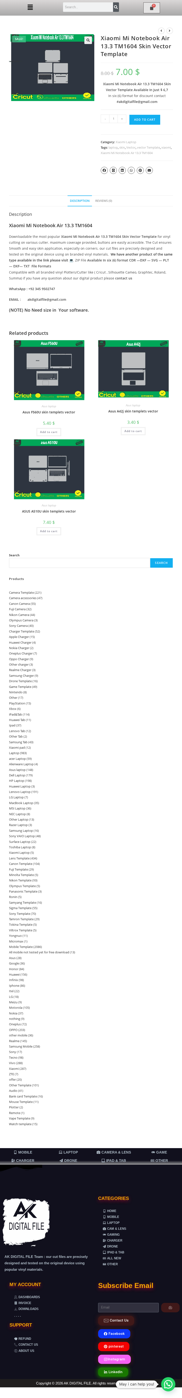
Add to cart (144, 120)
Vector (131, 147)
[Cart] (151, 7)
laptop (113, 147)
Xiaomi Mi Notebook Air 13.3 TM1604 (127, 153)
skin (122, 147)
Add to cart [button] (49, 432)
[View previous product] (161, 30)
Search (14, 555)
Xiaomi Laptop (126, 142)
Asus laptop (49, 406)
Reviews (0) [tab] (103, 201)
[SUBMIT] (170, 1307)
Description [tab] (80, 201)
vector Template (148, 147)
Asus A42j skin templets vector (133, 411)
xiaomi (166, 147)
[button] (30, 7)
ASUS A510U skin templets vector (49, 511)
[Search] (116, 7)
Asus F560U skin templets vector (49, 412)
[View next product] (169, 30)
